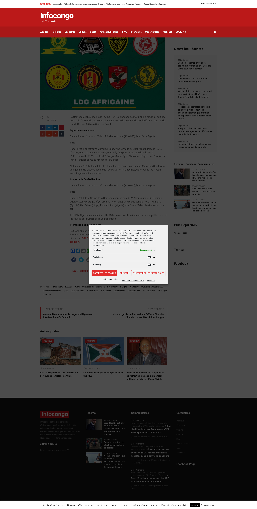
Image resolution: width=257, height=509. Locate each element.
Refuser (124, 273)
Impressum (151, 280)
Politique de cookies (110, 279)
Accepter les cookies (104, 273)
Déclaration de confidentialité (133, 280)
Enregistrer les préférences (148, 273)
